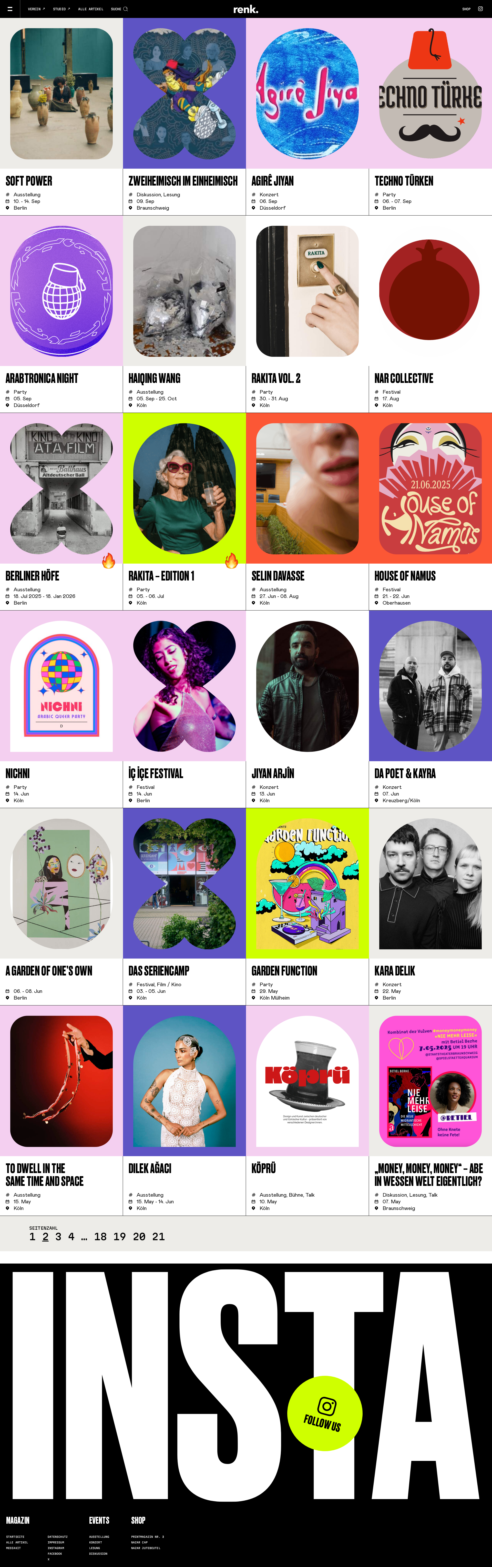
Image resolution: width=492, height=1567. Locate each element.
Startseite (15, 1536)
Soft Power (29, 181)
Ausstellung (99, 1536)
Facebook (55, 1553)
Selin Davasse (278, 576)
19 (119, 1236)
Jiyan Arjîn (273, 773)
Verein (35, 9)
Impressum (56, 1542)
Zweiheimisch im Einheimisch (183, 181)
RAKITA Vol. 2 (276, 378)
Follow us (322, 1423)
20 (139, 1236)
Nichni (18, 773)
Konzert (95, 1542)
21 (158, 1236)
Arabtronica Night (42, 378)
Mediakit (13, 1548)
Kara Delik (395, 971)
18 (100, 1236)
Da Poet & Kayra (405, 773)
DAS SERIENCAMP (159, 971)
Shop (466, 9)
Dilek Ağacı (150, 1168)
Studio (60, 9)
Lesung (94, 1548)
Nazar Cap (139, 1542)
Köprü (264, 1168)
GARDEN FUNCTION (284, 971)
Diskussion (98, 1553)
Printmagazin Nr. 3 (147, 1536)
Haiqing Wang (155, 378)
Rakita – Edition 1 (161, 576)
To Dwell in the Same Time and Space (45, 1175)
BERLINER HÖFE (32, 576)
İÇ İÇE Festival (156, 773)
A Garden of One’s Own (49, 971)
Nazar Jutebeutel (145, 1548)
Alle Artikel (90, 9)
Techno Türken (404, 181)
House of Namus (405, 576)
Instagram (56, 1548)
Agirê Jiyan (273, 181)
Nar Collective (404, 378)
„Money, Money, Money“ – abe (429, 1175)
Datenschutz (58, 1536)
